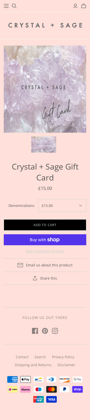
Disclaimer (66, 364)
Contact (22, 357)
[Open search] (14, 5)
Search (40, 357)
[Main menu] (6, 5)
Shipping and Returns (33, 364)
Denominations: (21, 205)
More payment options (45, 251)
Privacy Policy (63, 357)
